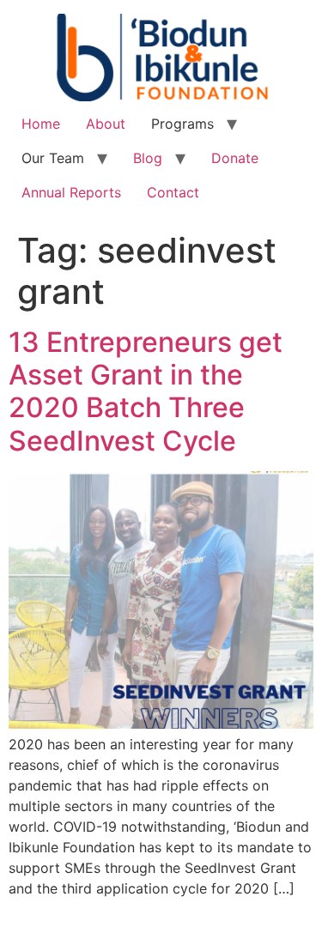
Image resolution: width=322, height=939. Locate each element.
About (105, 123)
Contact (173, 192)
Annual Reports (71, 192)
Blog (147, 158)
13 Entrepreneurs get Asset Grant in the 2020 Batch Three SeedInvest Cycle (146, 391)
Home (40, 123)
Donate (234, 158)
